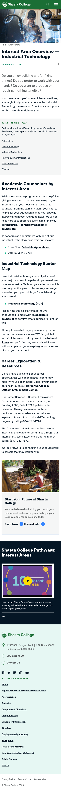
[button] (56, 4)
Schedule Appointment (36, 247)
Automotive (7, 141)
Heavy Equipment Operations (16, 157)
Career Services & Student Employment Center (25, 388)
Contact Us (13, 662)
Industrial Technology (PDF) (25, 303)
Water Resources (10, 163)
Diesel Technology (10, 146)
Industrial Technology (12, 152)
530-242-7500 (15, 655)
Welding (6, 169)
